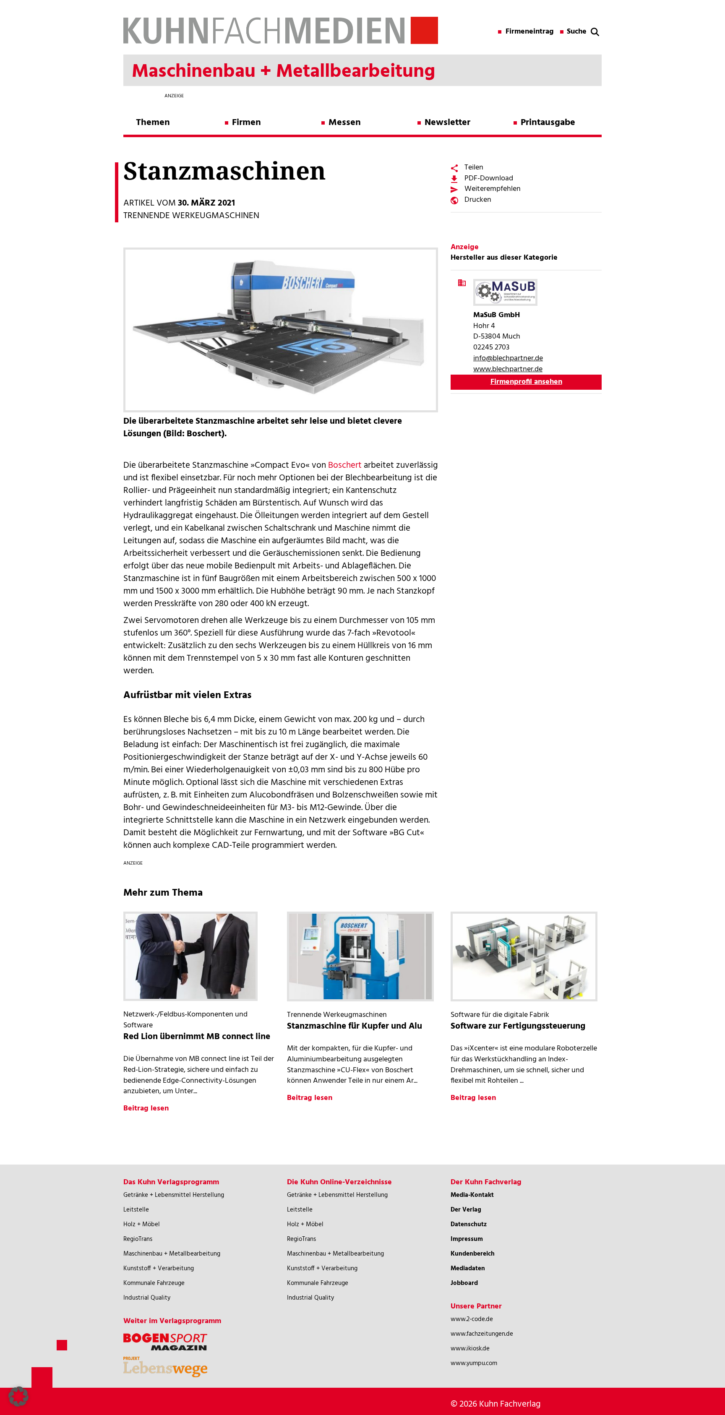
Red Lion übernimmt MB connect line (196, 1037)
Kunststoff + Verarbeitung (158, 1269)
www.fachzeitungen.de (482, 1334)
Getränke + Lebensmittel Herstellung (173, 1195)
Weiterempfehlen (492, 189)
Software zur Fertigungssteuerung (518, 1026)
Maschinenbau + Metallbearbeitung (171, 1254)
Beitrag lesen (146, 1108)
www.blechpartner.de (507, 369)
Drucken (477, 200)
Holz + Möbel (141, 1225)
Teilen (473, 168)
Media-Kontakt (472, 1195)
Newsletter (447, 122)
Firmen (246, 122)
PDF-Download (488, 178)
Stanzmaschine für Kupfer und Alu (354, 1026)
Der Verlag (466, 1210)
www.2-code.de (472, 1319)
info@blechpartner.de (508, 358)
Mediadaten (468, 1269)
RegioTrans (137, 1239)
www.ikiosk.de (470, 1349)
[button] (18, 1396)
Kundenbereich (473, 1254)
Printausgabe (548, 122)
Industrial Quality (146, 1298)
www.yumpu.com (474, 1363)
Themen (153, 122)
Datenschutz (469, 1225)
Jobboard (464, 1283)
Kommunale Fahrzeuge (154, 1283)
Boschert (345, 465)
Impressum (467, 1239)
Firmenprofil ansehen (526, 382)
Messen (345, 122)
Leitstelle (136, 1210)
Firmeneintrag (530, 31)
